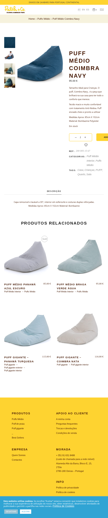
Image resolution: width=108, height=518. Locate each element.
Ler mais (27, 258)
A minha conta (63, 419)
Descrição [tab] (54, 191)
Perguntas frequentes (66, 424)
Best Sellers (18, 438)
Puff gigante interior (13, 370)
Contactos (17, 460)
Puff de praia (18, 424)
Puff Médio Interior (12, 291)
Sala (88, 174)
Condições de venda (66, 433)
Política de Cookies (63, 506)
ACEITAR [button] (26, 512)
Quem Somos (18, 455)
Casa (80, 170)
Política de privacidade (67, 487)
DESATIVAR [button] (11, 512)
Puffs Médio (29, 291)
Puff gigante (9, 365)
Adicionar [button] (80, 258)
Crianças (89, 170)
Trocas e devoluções (66, 428)
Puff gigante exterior (13, 368)
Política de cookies (65, 492)
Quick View (12, 237)
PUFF (99, 170)
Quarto (81, 174)
